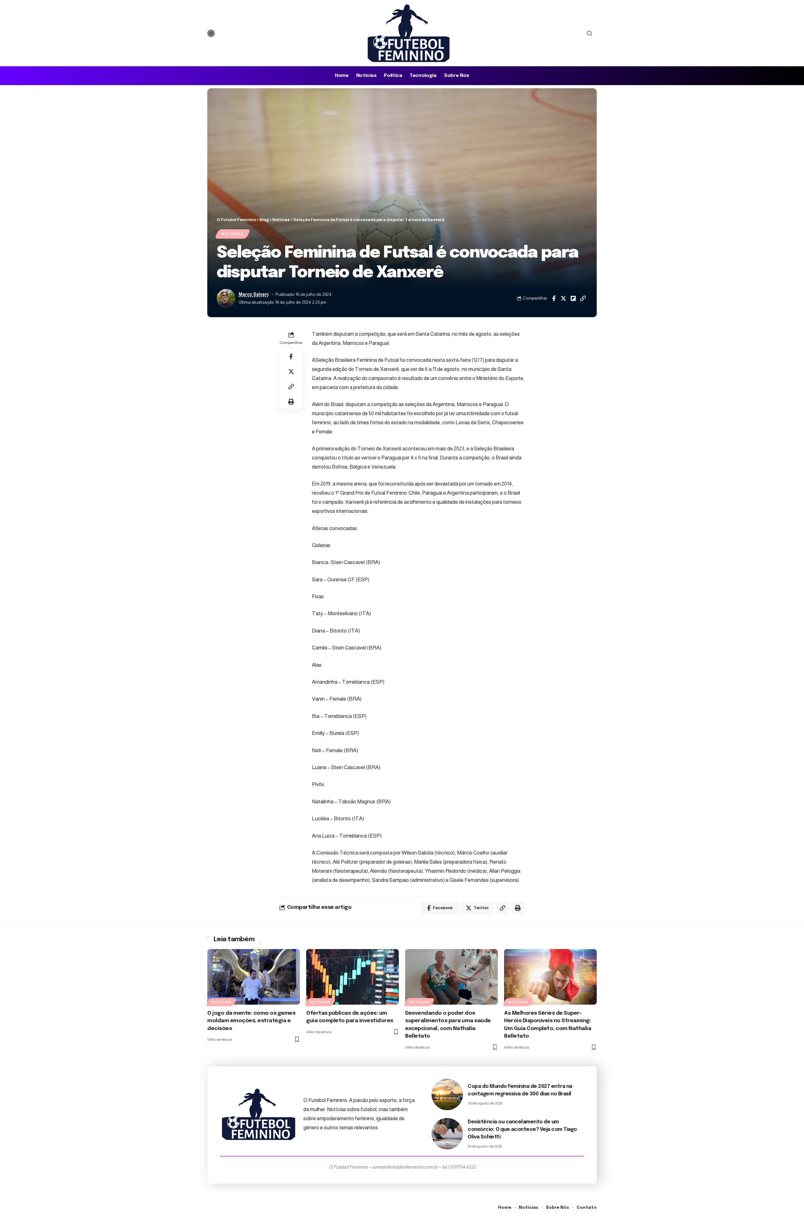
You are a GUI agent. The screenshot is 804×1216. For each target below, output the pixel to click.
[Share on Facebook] (553, 298)
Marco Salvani (254, 294)
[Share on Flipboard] (573, 298)
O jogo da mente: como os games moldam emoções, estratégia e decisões (251, 1021)
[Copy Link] (583, 298)
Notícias (232, 234)
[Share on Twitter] (563, 298)
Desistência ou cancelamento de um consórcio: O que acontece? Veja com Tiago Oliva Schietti (522, 1129)
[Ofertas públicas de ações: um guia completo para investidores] (352, 977)
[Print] (291, 401)
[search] (589, 33)
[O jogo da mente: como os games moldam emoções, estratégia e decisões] (253, 977)
